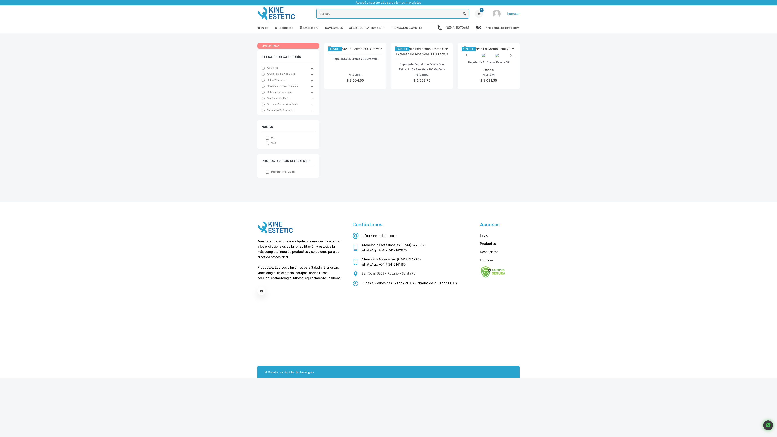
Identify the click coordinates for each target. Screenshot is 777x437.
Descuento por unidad (283, 172)
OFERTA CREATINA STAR (366, 28)
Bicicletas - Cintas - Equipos (282, 86)
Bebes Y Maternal (276, 80)
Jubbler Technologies (299, 372)
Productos (285, 28)
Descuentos (489, 252)
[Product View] (355, 50)
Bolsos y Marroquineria (279, 92)
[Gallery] (489, 55)
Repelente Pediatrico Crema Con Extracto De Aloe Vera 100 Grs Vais (422, 67)
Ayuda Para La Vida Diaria (281, 74)
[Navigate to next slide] (511, 55)
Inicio (264, 28)
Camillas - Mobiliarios (278, 98)
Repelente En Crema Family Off (488, 62)
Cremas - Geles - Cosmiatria (282, 104)
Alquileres (272, 68)
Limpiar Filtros (270, 45)
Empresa (308, 28)
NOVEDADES (334, 28)
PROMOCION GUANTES (407, 28)
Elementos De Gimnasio (280, 110)
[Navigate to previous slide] (467, 55)
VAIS (273, 143)
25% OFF (402, 49)
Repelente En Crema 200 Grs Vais (355, 58)
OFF (273, 138)
